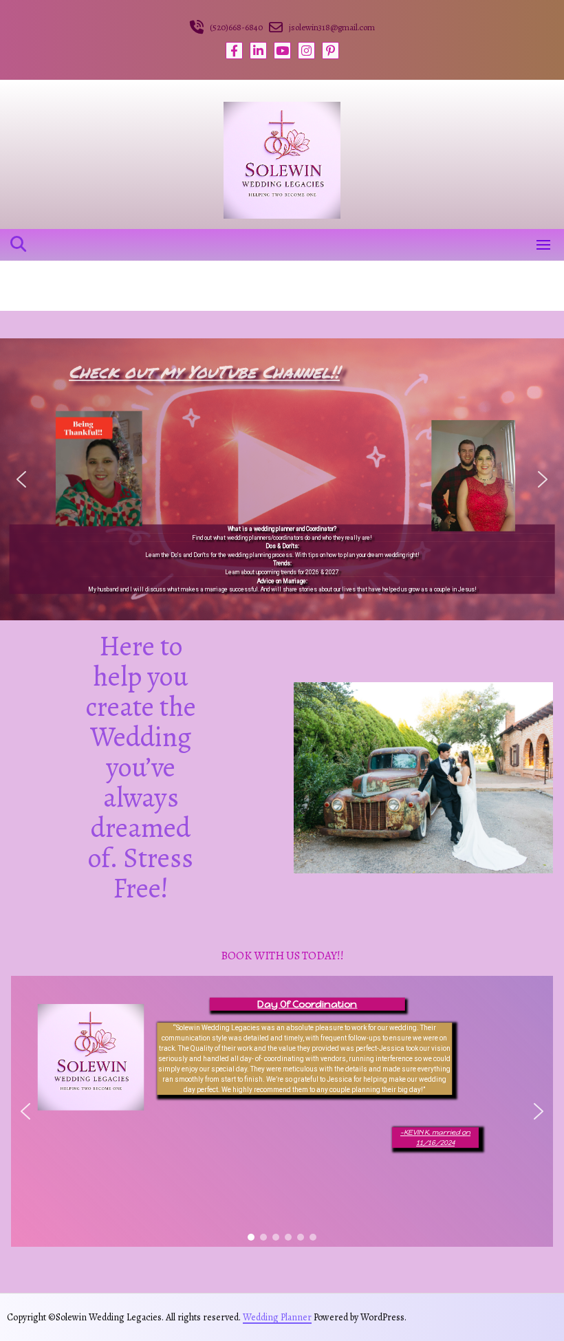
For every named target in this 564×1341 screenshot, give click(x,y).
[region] (282, 1111)
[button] (21, 479)
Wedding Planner (277, 1317)
